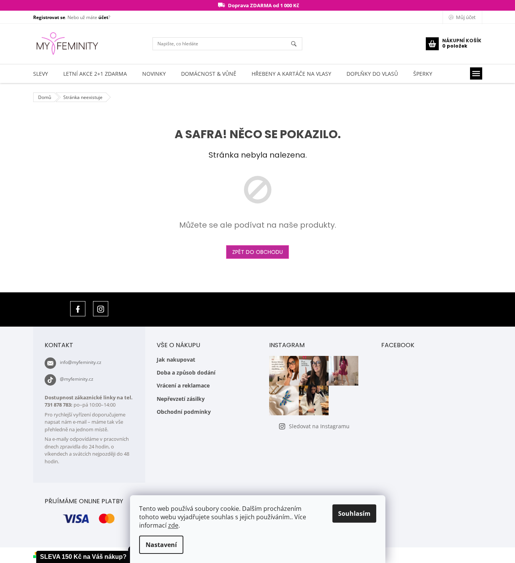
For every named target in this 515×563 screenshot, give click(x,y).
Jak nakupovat (176, 359)
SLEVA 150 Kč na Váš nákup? (83, 556)
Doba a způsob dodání (186, 372)
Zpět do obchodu (257, 252)
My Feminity (77, 308)
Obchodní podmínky (184, 411)
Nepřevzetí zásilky (181, 398)
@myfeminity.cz (76, 379)
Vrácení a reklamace (183, 385)
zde (173, 525)
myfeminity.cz (100, 308)
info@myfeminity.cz (80, 362)
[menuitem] (41, 73)
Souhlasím (354, 513)
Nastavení (161, 545)
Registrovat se (49, 17)
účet (103, 17)
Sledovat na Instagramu (319, 426)
